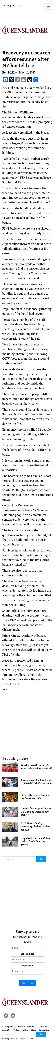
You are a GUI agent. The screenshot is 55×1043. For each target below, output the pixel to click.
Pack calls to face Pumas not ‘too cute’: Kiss (35, 797)
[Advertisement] (27, 723)
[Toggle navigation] (48, 6)
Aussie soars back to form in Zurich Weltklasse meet (36, 782)
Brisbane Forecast (21, 15)
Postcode (27, 965)
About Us (6, 1030)
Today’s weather (20, 1030)
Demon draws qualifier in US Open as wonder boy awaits (36, 811)
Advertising (44, 1030)
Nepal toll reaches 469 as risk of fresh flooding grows (35, 841)
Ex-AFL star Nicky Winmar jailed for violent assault (36, 826)
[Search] (41, 859)
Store (33, 1030)
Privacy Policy (8, 1026)
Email (27, 941)
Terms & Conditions (26, 1026)
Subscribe (27, 983)
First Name (27, 953)
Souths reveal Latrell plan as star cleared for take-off (36, 767)
